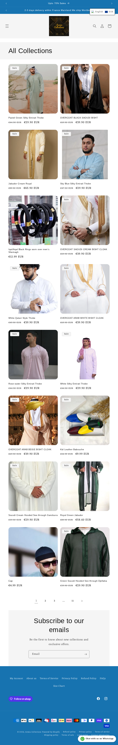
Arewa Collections (33, 732)
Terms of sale (68, 735)
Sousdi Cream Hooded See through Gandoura (33, 515)
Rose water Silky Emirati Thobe (25, 383)
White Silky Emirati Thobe (74, 383)
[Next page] (81, 601)
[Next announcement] (111, 3)
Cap (10, 581)
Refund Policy (88, 678)
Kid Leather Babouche (72, 449)
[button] (7, 26)
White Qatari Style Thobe (21, 318)
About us (31, 678)
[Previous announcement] (6, 3)
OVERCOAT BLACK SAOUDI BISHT (79, 117)
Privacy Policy (70, 678)
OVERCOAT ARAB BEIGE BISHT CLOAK (29, 449)
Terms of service (102, 732)
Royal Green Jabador (71, 515)
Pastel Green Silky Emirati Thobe (26, 117)
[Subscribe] (85, 654)
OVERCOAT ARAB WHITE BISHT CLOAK (82, 318)
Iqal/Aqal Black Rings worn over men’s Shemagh (28, 250)
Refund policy (69, 732)
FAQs (103, 678)
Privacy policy (85, 732)
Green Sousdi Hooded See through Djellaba (83, 581)
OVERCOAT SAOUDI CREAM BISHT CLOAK (83, 249)
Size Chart (59, 686)
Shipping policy (51, 735)
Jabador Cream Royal (20, 183)
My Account (16, 679)
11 (73, 601)
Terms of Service (49, 678)
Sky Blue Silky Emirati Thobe (75, 183)
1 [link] (36, 600)
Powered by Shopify (51, 732)
